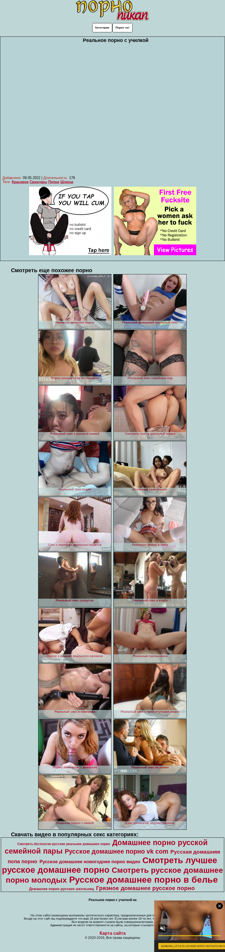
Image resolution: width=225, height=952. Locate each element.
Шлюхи (66, 182)
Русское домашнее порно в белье (143, 880)
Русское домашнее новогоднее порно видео (90, 861)
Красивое (20, 182)
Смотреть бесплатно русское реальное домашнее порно (63, 844)
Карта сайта (113, 933)
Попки (53, 182)
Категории (102, 27)
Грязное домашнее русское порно (145, 888)
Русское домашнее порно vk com (116, 851)
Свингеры (38, 182)
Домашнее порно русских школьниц (61, 889)
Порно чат (123, 27)
